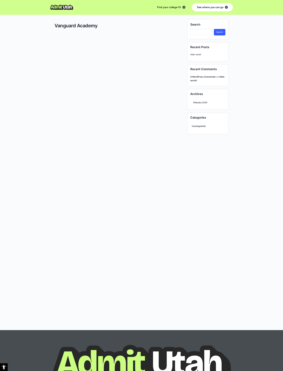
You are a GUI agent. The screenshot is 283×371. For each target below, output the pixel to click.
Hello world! (195, 54)
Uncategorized (199, 126)
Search (195, 24)
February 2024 (200, 102)
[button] (4, 367)
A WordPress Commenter (203, 76)
